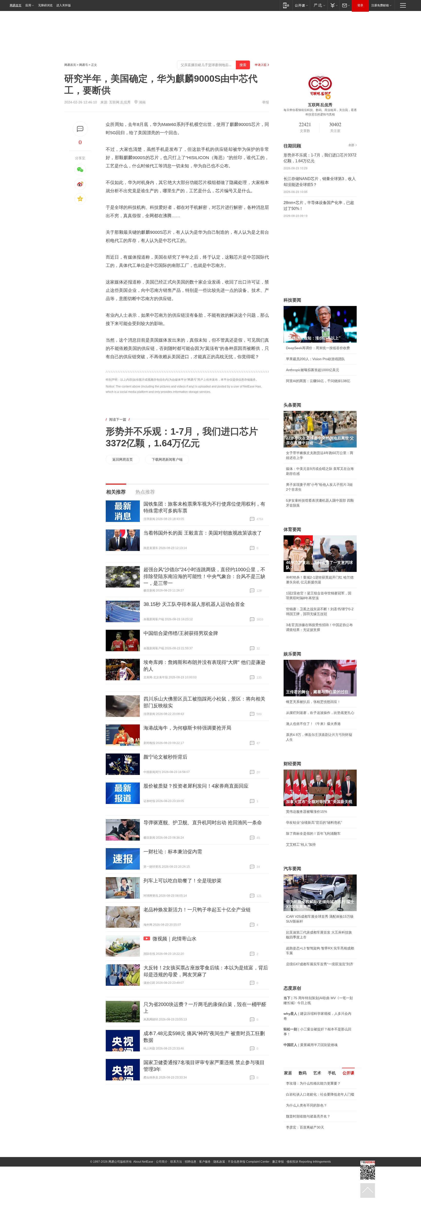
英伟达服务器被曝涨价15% (306, 811)
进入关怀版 (63, 5)
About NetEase (143, 1161)
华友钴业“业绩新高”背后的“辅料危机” (314, 822)
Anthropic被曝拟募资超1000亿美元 (312, 370)
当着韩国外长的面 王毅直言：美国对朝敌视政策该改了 (203, 533)
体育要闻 (292, 529)
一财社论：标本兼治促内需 (173, 851)
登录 (360, 5)
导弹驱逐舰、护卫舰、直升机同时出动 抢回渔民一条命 (203, 822)
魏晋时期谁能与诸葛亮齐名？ (308, 1116)
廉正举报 (278, 1161)
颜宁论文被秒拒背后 (165, 757)
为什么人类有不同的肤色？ (306, 1105)
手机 (332, 1073)
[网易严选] (318, 5)
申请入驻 (261, 64)
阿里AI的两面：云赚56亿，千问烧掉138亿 (318, 381)
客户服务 (205, 1161)
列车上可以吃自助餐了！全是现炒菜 (182, 880)
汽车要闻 (292, 868)
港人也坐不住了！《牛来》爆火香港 (313, 724)
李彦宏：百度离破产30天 (305, 1127)
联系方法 (176, 1161)
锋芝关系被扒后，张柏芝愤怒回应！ (313, 702)
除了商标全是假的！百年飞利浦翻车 (313, 833)
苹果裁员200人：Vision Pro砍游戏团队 (315, 359)
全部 (351, 145)
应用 (28, 5)
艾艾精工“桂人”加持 (301, 844)
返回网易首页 (122, 459)
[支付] (333, 5)
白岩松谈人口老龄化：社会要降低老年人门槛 (320, 1094)
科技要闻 (292, 300)
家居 (288, 1073)
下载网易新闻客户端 (167, 459)
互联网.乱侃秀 (120, 102)
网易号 (83, 65)
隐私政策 (219, 1161)
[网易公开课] (301, 5)
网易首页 (15, 5)
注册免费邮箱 (380, 5)
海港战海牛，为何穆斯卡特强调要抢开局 (187, 728)
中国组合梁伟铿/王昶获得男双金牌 (181, 633)
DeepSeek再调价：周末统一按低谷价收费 (318, 348)
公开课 (348, 1073)
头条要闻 (292, 405)
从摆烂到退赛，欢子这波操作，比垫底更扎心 (320, 713)
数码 (302, 1073)
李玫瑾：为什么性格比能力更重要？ (313, 1083)
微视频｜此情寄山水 (174, 938)
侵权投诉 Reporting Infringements (309, 1161)
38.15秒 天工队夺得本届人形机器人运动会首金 (194, 604)
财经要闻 (292, 763)
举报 (265, 102)
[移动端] (286, 5)
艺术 (317, 1073)
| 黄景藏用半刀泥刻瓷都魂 (311, 1045)
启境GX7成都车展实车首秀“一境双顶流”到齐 (319, 964)
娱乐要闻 (292, 653)
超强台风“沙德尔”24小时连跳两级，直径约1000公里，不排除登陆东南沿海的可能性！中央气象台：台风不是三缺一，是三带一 (204, 576)
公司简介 (162, 1161)
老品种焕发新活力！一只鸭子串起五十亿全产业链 (197, 909)
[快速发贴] (80, 129)
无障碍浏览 (45, 5)
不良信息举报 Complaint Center (248, 1161)
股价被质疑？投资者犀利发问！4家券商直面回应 (196, 786)
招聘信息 (190, 1161)
